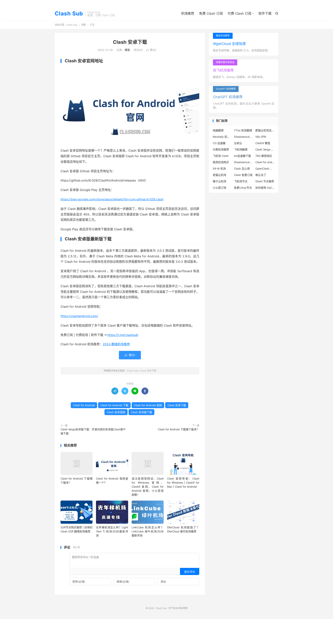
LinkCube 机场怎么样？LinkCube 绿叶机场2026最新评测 (148, 531)
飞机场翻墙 (240, 149)
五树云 (238, 143)
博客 (83, 24)
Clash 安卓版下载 (141, 412)
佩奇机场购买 (221, 162)
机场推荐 (187, 13)
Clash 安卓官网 (116, 412)
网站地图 (183, 608)
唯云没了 (260, 174)
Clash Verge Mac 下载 (265, 149)
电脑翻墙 (218, 130)
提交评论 (189, 571)
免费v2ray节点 (243, 187)
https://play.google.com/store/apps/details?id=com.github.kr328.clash (112, 199)
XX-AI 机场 (219, 168)
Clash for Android (84, 405)
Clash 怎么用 (242, 168)
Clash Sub (69, 14)
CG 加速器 (219, 143)
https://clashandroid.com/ (79, 316)
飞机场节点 (240, 181)
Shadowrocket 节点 (243, 136)
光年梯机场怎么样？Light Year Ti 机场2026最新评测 (112, 531)
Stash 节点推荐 (264, 181)
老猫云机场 (219, 174)
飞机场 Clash (221, 155)
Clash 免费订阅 (243, 174)
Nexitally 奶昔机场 (222, 136)
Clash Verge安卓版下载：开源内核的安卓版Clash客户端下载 (93, 431)
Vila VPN (260, 136)
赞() (151, 50)
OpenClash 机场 (265, 168)
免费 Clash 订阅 (211, 13)
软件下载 (265, 13)
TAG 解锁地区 (263, 155)
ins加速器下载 (242, 155)
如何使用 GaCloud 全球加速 (265, 187)
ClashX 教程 (262, 143)
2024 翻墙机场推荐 (116, 344)
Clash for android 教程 (265, 162)
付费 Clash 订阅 (239, 13)
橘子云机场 (219, 181)
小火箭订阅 (219, 187)
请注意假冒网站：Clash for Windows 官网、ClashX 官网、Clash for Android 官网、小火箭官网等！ (148, 486)
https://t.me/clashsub (122, 335)
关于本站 (173, 608)
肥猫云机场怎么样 (265, 130)
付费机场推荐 (221, 149)
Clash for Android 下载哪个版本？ (178, 429)
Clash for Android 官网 (148, 405)
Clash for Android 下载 (114, 405)
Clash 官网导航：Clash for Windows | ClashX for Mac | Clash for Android (183, 482)
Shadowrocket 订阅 (243, 162)
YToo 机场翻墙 (243, 130)
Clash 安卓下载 (130, 42)
